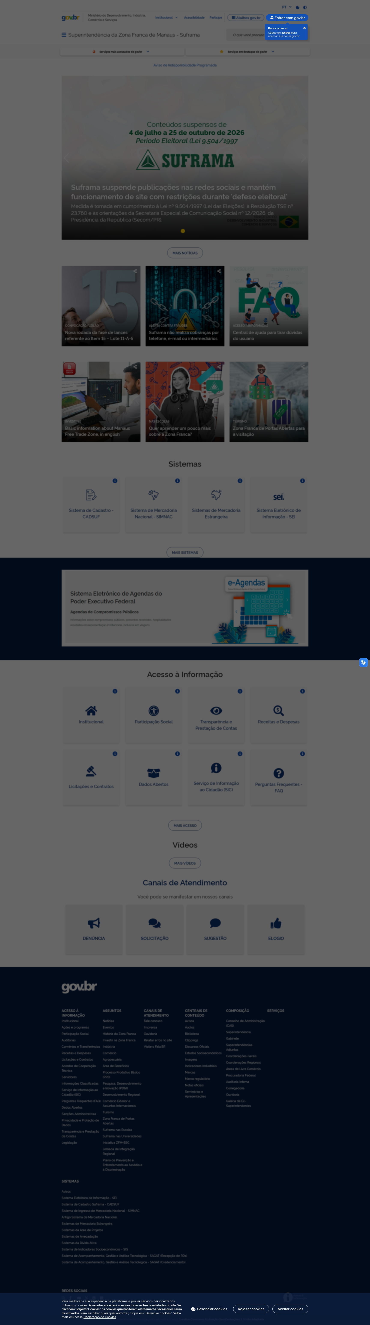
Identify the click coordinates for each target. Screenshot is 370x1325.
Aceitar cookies (290, 1308)
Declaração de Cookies (100, 1317)
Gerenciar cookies (212, 1308)
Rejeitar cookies (251, 1308)
